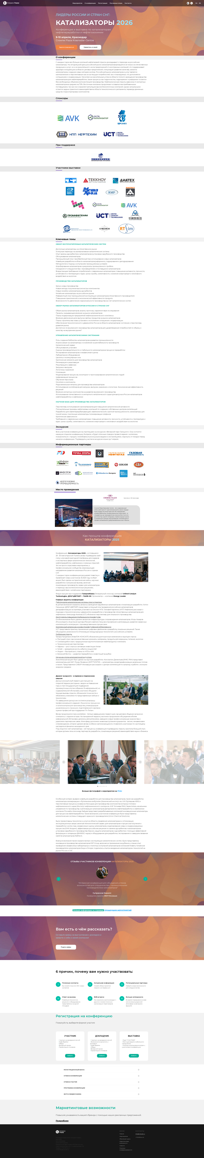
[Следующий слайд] (140, 762)
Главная (122, 1134)
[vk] (191, 3)
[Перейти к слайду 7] (106, 786)
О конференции (90, 3)
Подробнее (62, 1121)
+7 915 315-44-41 (139, 1137)
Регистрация (102, 3)
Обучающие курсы (125, 1139)
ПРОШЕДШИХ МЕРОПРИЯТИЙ (117, 910)
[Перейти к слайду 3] (100, 786)
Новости (122, 1145)
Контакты (128, 3)
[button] (90, 47)
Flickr (119, 791)
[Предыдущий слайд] (63, 762)
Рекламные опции (116, 3)
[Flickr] (188, 3)
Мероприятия (77, 3)
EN (200, 3)
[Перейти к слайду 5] (103, 786)
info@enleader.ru (140, 1134)
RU (196, 3)
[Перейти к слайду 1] (97, 786)
